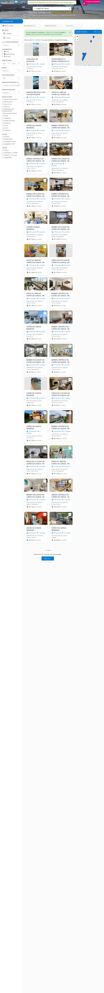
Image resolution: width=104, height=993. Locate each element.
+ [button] (77, 36)
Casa (7, 52)
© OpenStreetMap (97, 65)
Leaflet (84, 65)
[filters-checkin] (4, 33)
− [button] (77, 39)
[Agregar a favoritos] (44, 45)
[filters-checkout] (4, 37)
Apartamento (10, 54)
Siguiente (47, 558)
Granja (7, 56)
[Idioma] (16, 2)
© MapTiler (89, 65)
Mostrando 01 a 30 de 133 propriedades (47, 554)
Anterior (48, 550)
